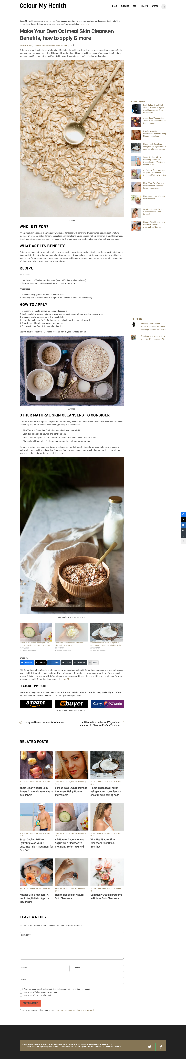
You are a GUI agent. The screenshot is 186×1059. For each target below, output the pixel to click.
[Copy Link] (183, 535)
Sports (155, 6)
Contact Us (53, 1047)
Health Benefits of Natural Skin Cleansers (69, 896)
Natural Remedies (56, 45)
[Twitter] (183, 519)
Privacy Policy (66, 1047)
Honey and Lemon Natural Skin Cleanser (44, 722)
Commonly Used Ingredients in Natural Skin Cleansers (106, 896)
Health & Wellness (42, 45)
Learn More (66, 679)
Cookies (78, 1047)
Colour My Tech (31, 1044)
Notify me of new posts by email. (38, 995)
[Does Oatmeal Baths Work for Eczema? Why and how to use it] (71, 632)
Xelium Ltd (107, 1044)
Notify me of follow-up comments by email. (42, 992)
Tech (135, 6)
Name (24, 967)
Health (144, 6)
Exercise (125, 6)
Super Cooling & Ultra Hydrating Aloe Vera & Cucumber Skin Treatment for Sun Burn (36, 845)
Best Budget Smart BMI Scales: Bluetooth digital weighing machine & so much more (153, 109)
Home (114, 6)
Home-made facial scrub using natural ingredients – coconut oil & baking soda (105, 791)
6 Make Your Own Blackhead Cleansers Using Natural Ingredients (71, 791)
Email (78, 967)
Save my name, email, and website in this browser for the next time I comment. (57, 989)
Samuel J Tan (26, 45)
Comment (26, 935)
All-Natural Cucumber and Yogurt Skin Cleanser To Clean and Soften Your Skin (100, 724)
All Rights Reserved (31, 1047)
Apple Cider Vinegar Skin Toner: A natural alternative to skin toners (36, 791)
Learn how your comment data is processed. (74, 1010)
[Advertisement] (148, 58)
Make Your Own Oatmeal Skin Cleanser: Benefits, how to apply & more (67, 34)
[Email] (183, 530)
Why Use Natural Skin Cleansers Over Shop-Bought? (102, 843)
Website (24, 979)
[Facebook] (183, 514)
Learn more (84, 24)
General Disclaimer (92, 1047)
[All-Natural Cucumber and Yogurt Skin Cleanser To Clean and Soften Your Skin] (36, 632)
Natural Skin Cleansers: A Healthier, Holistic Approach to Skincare (35, 898)
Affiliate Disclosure (112, 1047)
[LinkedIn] (183, 525)
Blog (44, 1047)
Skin (65, 45)
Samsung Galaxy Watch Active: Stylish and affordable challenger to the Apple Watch (153, 326)
